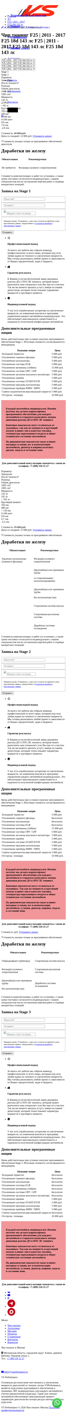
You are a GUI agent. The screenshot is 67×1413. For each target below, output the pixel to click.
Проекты (12, 80)
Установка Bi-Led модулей (28, 15)
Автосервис (13, 58)
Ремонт (15, 26)
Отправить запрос (42, 136)
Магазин (12, 1331)
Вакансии (12, 1342)
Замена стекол (20, 48)
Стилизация (18, 37)
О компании (14, 91)
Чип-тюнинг (14, 1325)
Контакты (12, 102)
